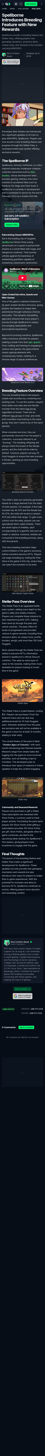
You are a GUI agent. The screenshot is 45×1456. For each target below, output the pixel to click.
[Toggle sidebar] (41, 4)
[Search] (21, 4)
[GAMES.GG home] (8, 4)
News (12, 9)
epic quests (34, 342)
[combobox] (16, 4)
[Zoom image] (22, 374)
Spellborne (23, 9)
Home (4, 9)
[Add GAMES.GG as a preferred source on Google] (11, 62)
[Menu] (2, 4)
